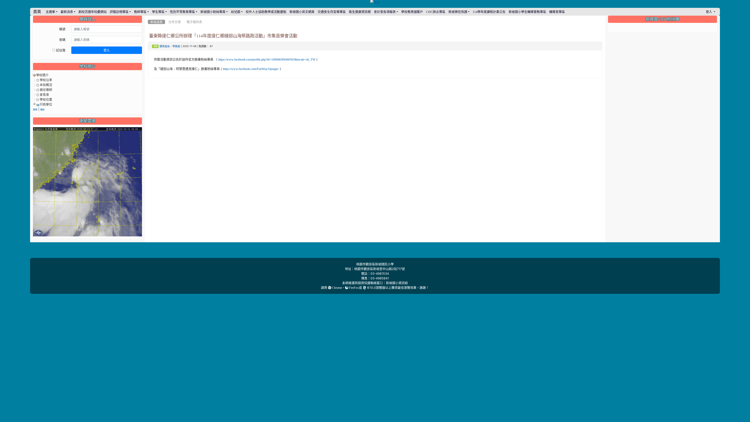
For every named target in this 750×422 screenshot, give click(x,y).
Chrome (336, 287)
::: (149, 17)
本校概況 (46, 84)
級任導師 (46, 89)
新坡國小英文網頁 (301, 11)
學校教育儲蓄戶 (412, 11)
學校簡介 (42, 75)
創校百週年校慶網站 (93, 11)
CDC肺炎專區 (435, 11)
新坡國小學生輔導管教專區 (527, 11)
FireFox (353, 287)
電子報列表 (194, 21)
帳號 (62, 29)
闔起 (42, 110)
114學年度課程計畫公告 (489, 11)
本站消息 (156, 21)
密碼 (62, 40)
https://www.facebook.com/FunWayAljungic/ (251, 68)
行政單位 (46, 104)
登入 (107, 50)
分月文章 (174, 21)
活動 (155, 46)
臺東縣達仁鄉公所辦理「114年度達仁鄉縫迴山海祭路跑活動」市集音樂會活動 (223, 36)
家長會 (44, 94)
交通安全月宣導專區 (332, 11)
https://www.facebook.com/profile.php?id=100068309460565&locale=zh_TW (266, 59)
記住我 (60, 50)
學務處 (176, 46)
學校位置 (46, 99)
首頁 (37, 12)
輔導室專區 (557, 11)
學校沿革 (46, 79)
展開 (35, 110)
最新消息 (67, 11)
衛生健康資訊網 (360, 11)
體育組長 (165, 46)
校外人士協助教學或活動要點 (266, 11)
